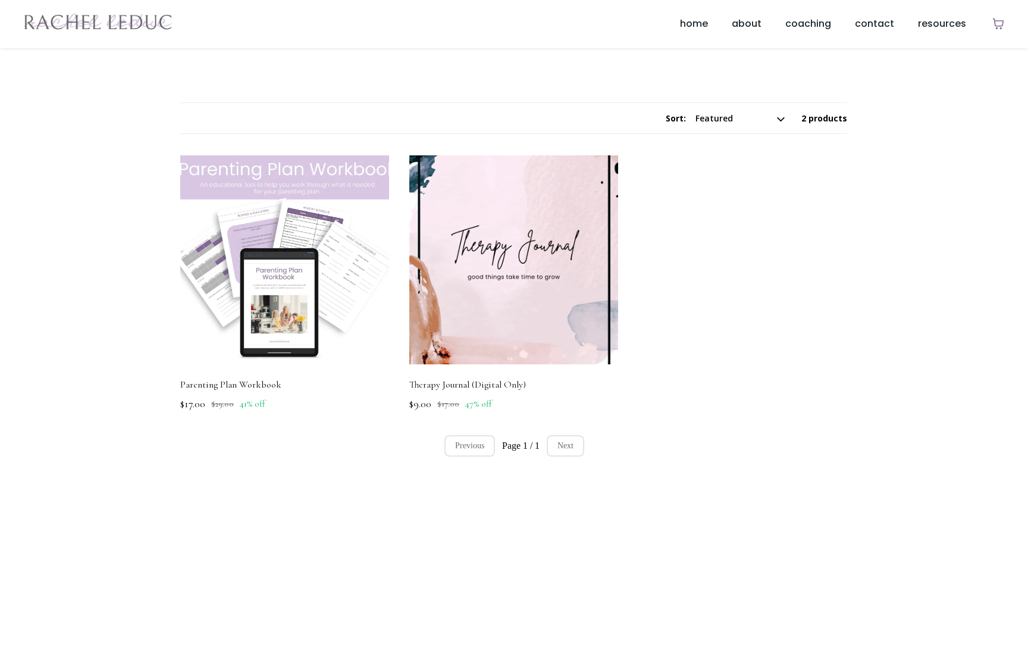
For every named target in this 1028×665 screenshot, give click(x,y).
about (746, 23)
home (694, 23)
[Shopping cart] (998, 24)
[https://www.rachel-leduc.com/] (98, 24)
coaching (808, 23)
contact (874, 23)
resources (942, 23)
